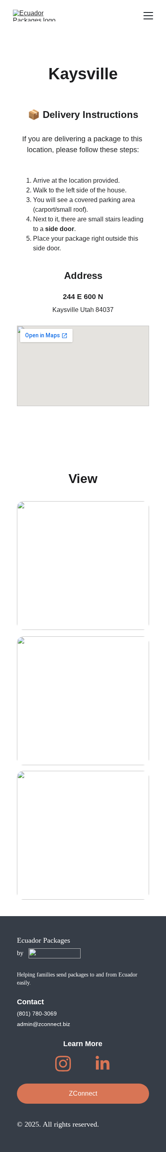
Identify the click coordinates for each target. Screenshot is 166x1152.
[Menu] (148, 15)
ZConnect (83, 1093)
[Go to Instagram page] (67, 1063)
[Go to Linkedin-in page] (102, 1063)
